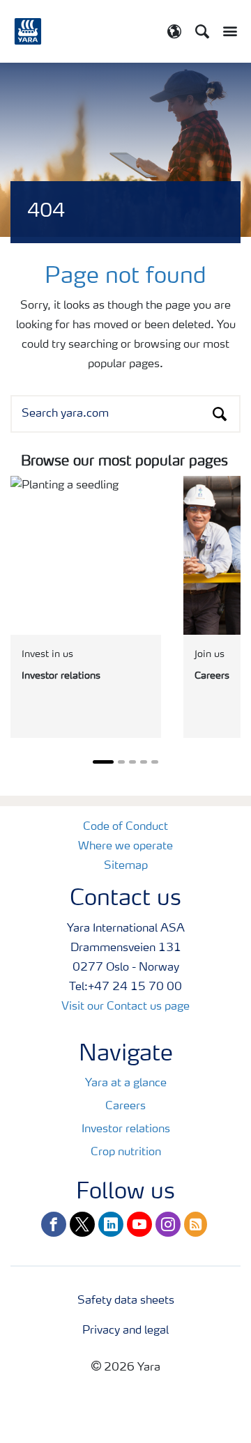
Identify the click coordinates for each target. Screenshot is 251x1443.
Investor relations (126, 1129)
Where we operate (125, 846)
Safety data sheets (125, 1300)
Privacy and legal (125, 1330)
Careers (125, 1106)
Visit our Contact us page (125, 1006)
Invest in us (47, 654)
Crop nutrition (126, 1152)
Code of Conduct (125, 827)
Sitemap (126, 866)
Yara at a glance (126, 1083)
